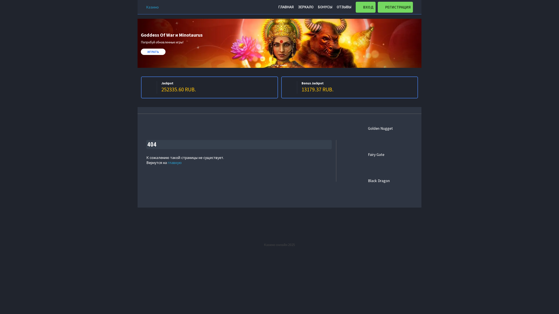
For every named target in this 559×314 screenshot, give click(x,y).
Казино (152, 7)
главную (175, 162)
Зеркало (306, 7)
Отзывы (344, 7)
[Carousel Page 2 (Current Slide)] (283, 65)
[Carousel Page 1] (275, 65)
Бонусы (325, 7)
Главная (286, 7)
